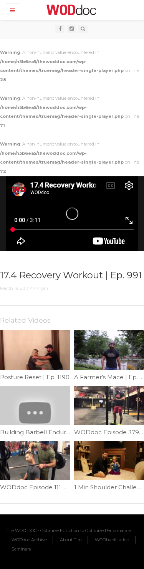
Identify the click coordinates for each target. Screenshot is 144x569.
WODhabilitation (112, 539)
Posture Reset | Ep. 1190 (35, 377)
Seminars (21, 549)
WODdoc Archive (29, 539)
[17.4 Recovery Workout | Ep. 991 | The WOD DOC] (70, 9)
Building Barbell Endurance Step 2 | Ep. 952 (63, 432)
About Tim (71, 539)
